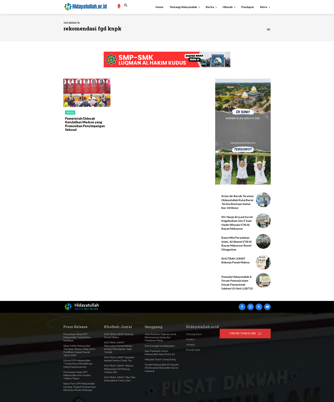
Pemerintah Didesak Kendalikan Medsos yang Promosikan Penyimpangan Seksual (85, 124)
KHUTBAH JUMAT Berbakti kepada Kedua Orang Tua (119, 359)
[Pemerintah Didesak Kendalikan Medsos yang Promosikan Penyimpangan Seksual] (86, 93)
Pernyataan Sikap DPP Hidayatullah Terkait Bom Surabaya (76, 337)
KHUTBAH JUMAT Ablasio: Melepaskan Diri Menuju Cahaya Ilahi (119, 368)
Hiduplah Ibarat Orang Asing (160, 359)
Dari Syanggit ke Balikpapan (159, 345)
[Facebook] (242, 307)
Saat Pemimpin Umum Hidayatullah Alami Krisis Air (160, 352)
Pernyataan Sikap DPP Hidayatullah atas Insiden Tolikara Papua (77, 375)
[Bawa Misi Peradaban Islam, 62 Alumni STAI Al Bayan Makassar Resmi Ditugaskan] (263, 241)
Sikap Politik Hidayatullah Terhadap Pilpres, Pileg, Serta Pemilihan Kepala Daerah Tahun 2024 (79, 350)
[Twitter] (259, 307)
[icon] (118, 5)
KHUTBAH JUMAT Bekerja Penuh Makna (118, 336)
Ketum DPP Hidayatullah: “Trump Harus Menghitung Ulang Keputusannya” (77, 363)
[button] (125, 5)
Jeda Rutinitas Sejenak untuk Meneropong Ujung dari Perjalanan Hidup (160, 337)
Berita (70, 112)
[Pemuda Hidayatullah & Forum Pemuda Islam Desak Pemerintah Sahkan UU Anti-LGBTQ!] (263, 280)
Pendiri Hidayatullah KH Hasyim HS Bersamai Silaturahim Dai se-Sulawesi (162, 367)
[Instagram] (250, 307)
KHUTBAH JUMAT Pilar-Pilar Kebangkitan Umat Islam (120, 379)
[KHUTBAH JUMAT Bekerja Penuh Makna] (263, 262)
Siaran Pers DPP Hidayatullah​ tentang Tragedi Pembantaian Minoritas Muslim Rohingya (79, 386)
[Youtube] (267, 307)
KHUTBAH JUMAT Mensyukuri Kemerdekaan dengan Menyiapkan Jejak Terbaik (118, 347)
